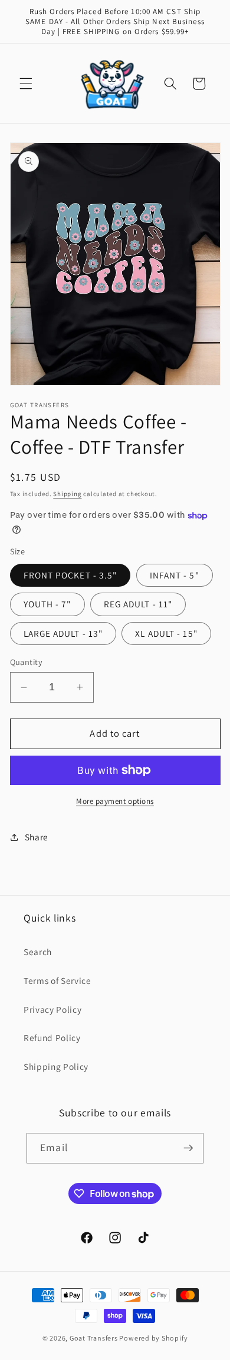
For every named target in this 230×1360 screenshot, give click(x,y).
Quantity (26, 661)
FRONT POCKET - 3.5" (70, 575)
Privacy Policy (52, 1009)
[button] (26, 83)
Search (38, 951)
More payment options (115, 801)
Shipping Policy (56, 1066)
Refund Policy (52, 1037)
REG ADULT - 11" (138, 604)
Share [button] (36, 837)
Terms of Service (57, 980)
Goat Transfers (94, 1338)
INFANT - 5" (174, 575)
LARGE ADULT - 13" (63, 633)
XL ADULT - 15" (166, 633)
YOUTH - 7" (47, 604)
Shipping (67, 494)
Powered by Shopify (153, 1338)
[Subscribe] (188, 1148)
